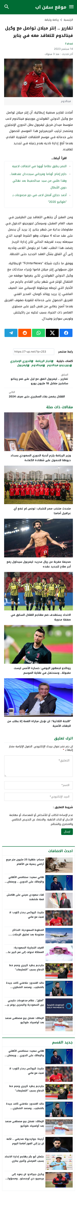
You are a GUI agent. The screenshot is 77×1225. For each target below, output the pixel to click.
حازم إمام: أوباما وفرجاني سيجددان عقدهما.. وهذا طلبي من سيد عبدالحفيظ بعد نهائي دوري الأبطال (38, 180)
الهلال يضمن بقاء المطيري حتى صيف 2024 (37, 394)
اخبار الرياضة (43, 361)
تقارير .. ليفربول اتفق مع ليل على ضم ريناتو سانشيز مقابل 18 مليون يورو (39, 379)
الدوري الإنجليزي (20, 361)
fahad (69, 43)
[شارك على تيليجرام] (11, 332)
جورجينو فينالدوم (58, 365)
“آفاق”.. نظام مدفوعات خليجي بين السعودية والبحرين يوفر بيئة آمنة (24, 1005)
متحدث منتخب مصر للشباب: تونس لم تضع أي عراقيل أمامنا (42, 511)
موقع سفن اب (50, 7)
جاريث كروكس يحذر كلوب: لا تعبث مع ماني (26, 914)
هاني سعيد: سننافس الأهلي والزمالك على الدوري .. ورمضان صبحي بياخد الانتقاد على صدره (25, 881)
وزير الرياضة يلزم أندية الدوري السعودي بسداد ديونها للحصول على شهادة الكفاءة (40, 458)
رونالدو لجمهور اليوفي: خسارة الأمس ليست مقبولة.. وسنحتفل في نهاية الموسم (42, 670)
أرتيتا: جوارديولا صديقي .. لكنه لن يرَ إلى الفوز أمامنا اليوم (25, 1141)
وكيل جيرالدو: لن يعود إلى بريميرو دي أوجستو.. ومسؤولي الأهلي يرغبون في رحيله (24, 1178)
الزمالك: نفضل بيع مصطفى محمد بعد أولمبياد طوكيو (24, 1020)
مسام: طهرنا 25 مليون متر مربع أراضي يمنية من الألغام (25, 861)
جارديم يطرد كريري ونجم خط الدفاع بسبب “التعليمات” (26, 967)
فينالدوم (37, 365)
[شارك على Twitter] (52, 332)
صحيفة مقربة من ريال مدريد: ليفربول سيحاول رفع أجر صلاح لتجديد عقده (39, 564)
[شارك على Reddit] (24, 332)
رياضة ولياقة (52, 19)
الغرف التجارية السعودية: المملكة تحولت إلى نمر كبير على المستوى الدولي (25, 952)
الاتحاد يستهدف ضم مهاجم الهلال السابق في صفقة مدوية (41, 617)
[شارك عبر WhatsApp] (38, 332)
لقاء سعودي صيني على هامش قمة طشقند (25, 897)
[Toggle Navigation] (71, 7)
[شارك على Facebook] (66, 332)
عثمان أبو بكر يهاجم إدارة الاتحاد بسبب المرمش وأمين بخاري (24, 1158)
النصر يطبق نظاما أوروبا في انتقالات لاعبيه (39, 166)
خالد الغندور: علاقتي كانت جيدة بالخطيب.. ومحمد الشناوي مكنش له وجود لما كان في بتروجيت (25, 989)
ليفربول (22, 365)
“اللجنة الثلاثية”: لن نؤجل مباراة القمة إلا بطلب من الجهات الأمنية (39, 723)
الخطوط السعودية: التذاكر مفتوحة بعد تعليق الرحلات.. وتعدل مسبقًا (27, 934)
